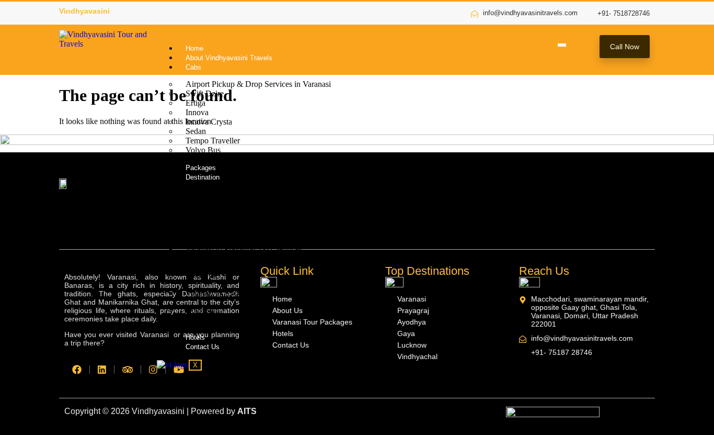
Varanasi (200, 193)
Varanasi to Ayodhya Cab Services (243, 292)
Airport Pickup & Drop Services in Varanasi (258, 84)
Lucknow (201, 319)
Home (194, 48)
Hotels (195, 337)
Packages (201, 168)
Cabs (193, 67)
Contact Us (203, 347)
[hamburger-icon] (562, 45)
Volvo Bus (203, 150)
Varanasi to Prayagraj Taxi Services (244, 248)
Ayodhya (201, 275)
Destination (203, 177)
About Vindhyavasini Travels (229, 58)
